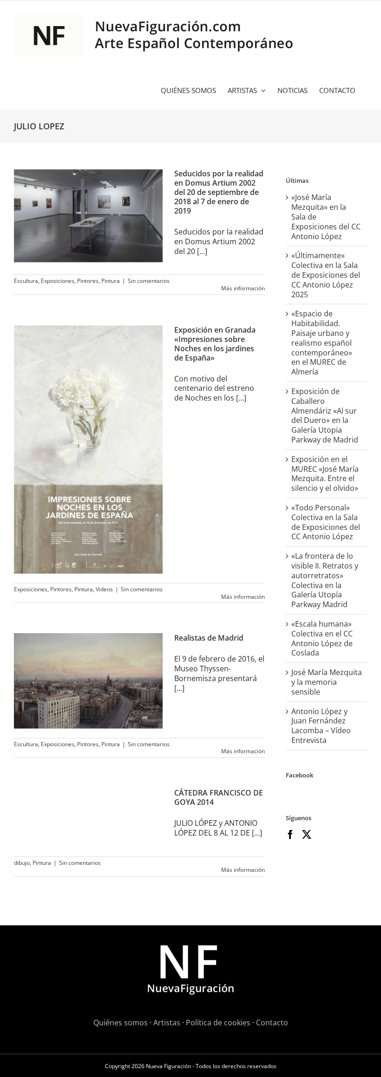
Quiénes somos (120, 1022)
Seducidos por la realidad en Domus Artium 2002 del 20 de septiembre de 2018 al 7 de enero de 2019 (218, 192)
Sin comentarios (149, 281)
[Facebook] (290, 834)
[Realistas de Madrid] (88, 680)
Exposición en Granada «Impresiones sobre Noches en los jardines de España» (215, 344)
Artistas (166, 1022)
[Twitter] (306, 834)
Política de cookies (218, 1022)
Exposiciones (57, 281)
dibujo (22, 863)
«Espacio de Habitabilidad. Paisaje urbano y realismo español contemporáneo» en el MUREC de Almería (321, 342)
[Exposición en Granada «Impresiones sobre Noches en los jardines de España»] (88, 449)
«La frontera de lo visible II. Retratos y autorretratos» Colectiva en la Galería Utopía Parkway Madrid (324, 580)
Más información (243, 288)
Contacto (272, 1022)
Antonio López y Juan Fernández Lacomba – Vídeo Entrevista (321, 725)
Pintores (88, 281)
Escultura (26, 281)
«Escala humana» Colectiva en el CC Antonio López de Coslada (322, 638)
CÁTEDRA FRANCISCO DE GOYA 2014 (218, 797)
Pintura (110, 281)
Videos (104, 589)
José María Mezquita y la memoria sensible (326, 682)
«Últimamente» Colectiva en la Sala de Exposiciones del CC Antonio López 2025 (325, 274)
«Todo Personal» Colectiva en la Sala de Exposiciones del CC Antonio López (325, 522)
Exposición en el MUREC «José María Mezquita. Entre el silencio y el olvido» (325, 473)
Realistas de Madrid (208, 638)
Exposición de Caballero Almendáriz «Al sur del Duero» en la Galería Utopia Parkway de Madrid (324, 415)
